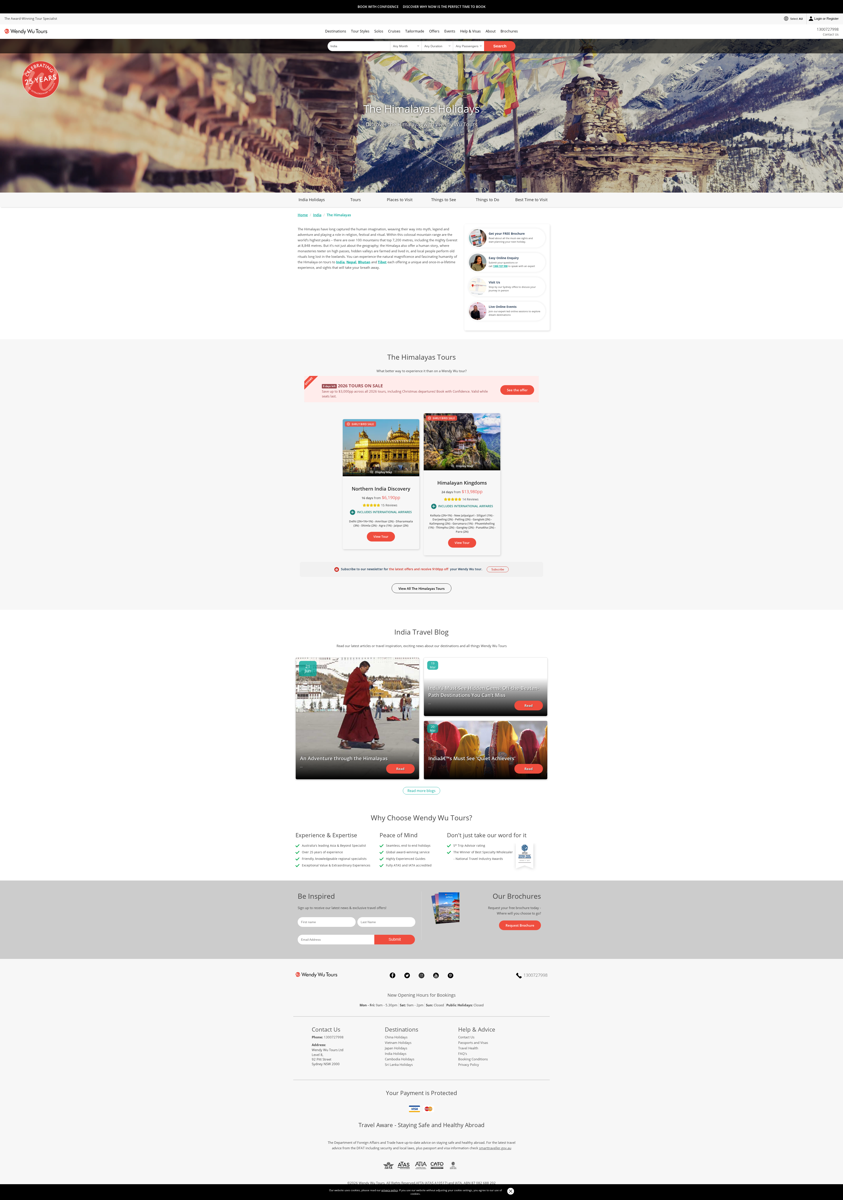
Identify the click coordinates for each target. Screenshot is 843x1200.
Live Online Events (503, 307)
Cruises (394, 31)
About (491, 31)
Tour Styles (360, 31)
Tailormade (414, 31)
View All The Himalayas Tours (421, 588)
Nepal (351, 262)
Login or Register (826, 18)
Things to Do (487, 199)
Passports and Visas (473, 1042)
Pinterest (450, 975)
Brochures (509, 31)
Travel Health (468, 1048)
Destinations (335, 31)
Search (499, 46)
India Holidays (312, 199)
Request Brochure (520, 925)
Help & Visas (470, 31)
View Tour (380, 536)
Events (449, 31)
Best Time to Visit (531, 199)
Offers (434, 31)
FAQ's (462, 1053)
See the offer (517, 390)
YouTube (436, 975)
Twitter (407, 975)
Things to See (443, 199)
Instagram (421, 975)
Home (303, 215)
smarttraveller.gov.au (495, 1148)
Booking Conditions (473, 1059)
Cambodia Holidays (399, 1059)
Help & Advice (476, 1029)
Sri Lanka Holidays (399, 1064)
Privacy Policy (468, 1064)
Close (510, 1191)
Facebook (392, 975)
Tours (355, 199)
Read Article (400, 770)
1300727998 (828, 29)
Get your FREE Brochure (507, 233)
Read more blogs (421, 790)
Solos (378, 31)
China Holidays (396, 1037)
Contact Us (831, 34)
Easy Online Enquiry (504, 258)
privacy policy (389, 1190)
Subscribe (497, 569)
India (317, 215)
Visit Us (494, 282)
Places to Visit (399, 199)
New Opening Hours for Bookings (421, 995)
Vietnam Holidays (398, 1042)
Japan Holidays (396, 1048)
